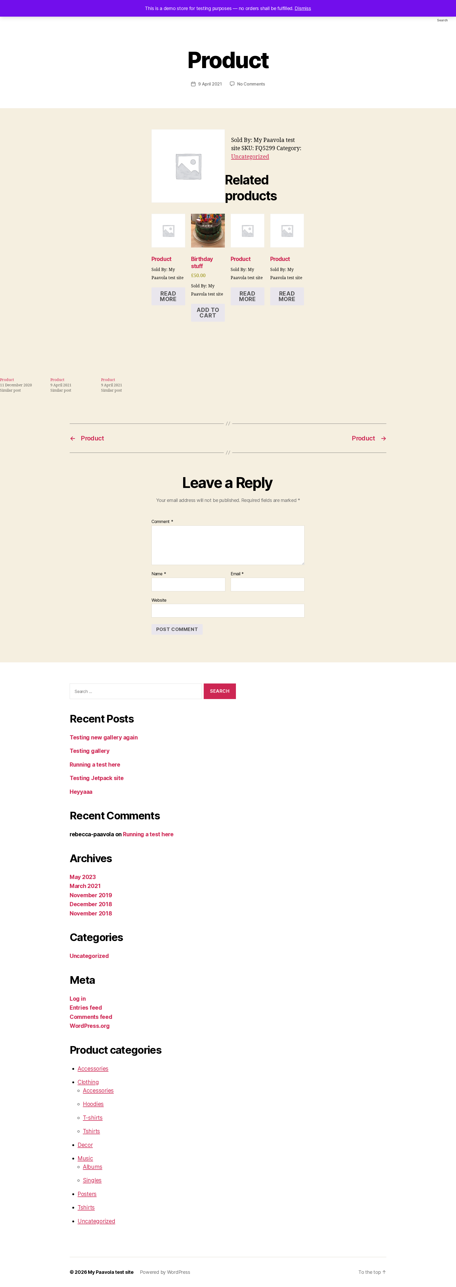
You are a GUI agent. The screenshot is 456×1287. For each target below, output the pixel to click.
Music (85, 1158)
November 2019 (91, 895)
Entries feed (86, 1007)
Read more (168, 296)
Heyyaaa (81, 792)
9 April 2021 (210, 84)
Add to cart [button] (208, 313)
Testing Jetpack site (97, 778)
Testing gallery (90, 751)
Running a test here (95, 764)
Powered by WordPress (165, 1272)
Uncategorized (250, 156)
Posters (87, 1194)
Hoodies (93, 1104)
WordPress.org (90, 1026)
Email (237, 574)
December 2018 (91, 904)
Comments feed (91, 1017)
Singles (92, 1180)
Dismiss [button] (302, 8)
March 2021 (85, 886)
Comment (162, 521)
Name (158, 574)
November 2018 (91, 913)
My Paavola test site (111, 1272)
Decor (85, 1145)
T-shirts (93, 1117)
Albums (92, 1166)
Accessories (93, 1068)
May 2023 (83, 877)
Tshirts (91, 1131)
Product (7, 380)
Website (159, 599)
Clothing (88, 1082)
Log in (78, 998)
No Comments (251, 84)
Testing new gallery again (103, 737)
